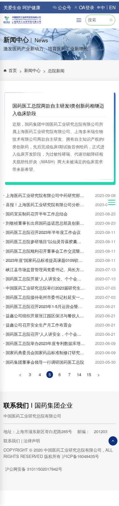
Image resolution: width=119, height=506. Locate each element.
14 (79, 374)
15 (89, 374)
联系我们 (16, 405)
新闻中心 (35, 70)
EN (112, 7)
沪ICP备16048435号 (80, 456)
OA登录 (86, 7)
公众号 (64, 7)
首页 (15, 70)
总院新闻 (56, 70)
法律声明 (31, 441)
